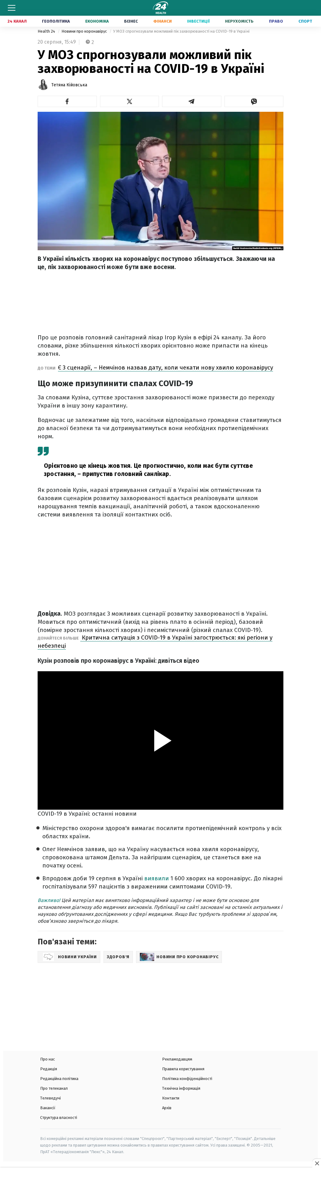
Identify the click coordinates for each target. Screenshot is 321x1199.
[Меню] (11, 8)
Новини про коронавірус (84, 31)
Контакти (170, 1098)
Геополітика (56, 21)
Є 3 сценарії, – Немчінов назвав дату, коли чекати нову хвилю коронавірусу (165, 367)
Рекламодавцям (177, 1059)
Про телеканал (54, 1088)
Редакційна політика (59, 1078)
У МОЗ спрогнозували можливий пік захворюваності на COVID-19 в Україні (181, 31)
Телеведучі (50, 1098)
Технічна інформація (181, 1088)
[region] (160, 1184)
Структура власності (58, 1117)
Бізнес (131, 21)
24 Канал (17, 21)
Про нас (47, 1059)
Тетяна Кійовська (69, 85)
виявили (156, 878)
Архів (166, 1107)
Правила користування (183, 1069)
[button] (67, 101)
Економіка (97, 21)
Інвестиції (198, 21)
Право (276, 21)
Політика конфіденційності (187, 1078)
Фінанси (162, 21)
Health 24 (47, 31)
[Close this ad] (316, 1163)
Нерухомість (239, 21)
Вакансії (47, 1107)
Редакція (48, 1069)
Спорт (305, 21)
